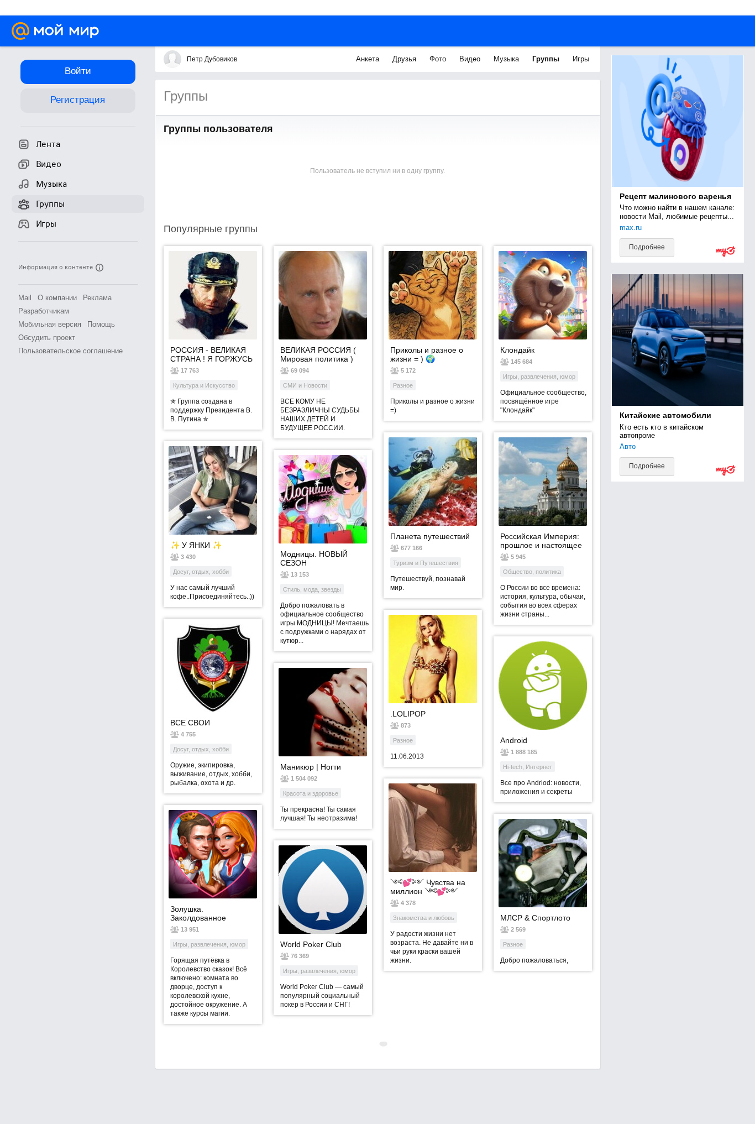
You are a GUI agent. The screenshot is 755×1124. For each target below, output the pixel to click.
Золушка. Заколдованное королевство (198, 913)
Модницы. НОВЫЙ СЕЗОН (314, 558)
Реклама (97, 298)
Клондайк (517, 350)
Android (513, 740)
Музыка (507, 59)
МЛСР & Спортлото (535, 917)
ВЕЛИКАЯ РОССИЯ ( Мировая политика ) (318, 354)
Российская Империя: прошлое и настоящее (541, 541)
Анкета (368, 59)
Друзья (405, 59)
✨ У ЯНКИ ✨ (196, 545)
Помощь (101, 324)
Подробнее (647, 247)
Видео (471, 59)
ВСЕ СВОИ (190, 722)
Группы (547, 59)
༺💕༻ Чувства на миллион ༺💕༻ (427, 887)
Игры (581, 59)
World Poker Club (311, 944)
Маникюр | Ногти (310, 766)
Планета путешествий (430, 536)
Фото (438, 59)
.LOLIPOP (408, 713)
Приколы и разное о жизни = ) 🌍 (426, 354)
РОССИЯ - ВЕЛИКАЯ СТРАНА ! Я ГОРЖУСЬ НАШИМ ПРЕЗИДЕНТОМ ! (211, 354)
